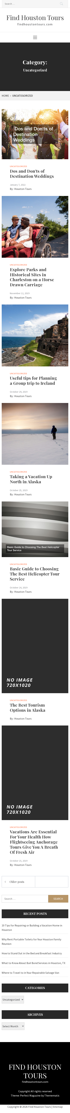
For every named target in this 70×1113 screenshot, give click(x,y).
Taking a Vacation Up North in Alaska (31, 479)
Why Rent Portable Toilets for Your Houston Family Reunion (31, 941)
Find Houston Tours (35, 17)
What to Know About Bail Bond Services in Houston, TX (33, 963)
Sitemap (58, 1106)
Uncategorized (18, 166)
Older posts (17, 882)
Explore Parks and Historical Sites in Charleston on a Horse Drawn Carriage (32, 277)
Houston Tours (23, 189)
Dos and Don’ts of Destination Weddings (32, 173)
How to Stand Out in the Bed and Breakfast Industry (32, 953)
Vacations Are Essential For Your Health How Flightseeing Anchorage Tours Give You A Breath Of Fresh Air (34, 842)
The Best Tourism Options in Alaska (27, 707)
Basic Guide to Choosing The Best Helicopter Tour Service (34, 574)
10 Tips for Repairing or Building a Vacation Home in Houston (32, 927)
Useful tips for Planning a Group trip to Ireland (33, 380)
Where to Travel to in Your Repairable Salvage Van (30, 972)
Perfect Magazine (30, 1095)
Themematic (51, 1095)
